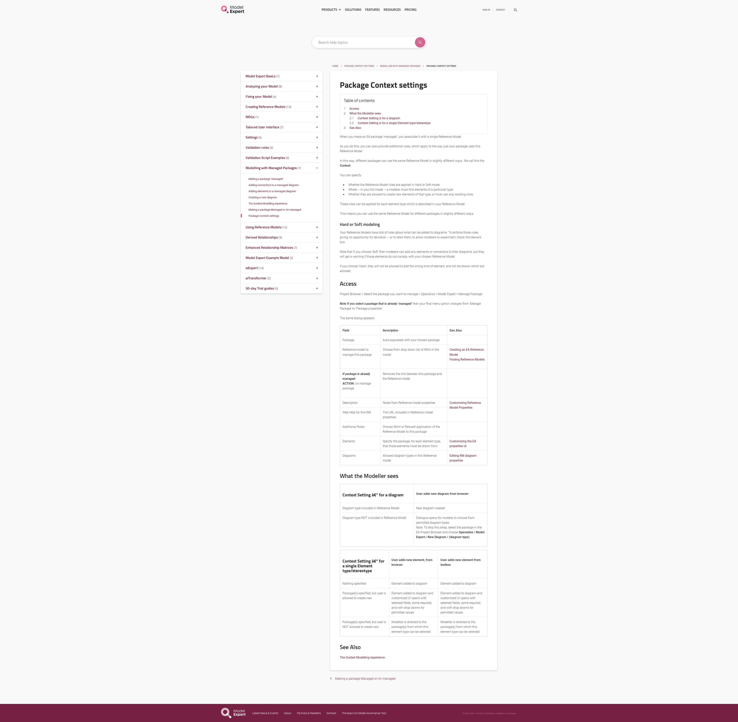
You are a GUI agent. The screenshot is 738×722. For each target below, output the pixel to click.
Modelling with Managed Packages (400, 66)
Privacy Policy (468, 713)
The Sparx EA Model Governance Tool (364, 713)
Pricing (410, 9)
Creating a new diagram (262, 197)
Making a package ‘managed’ (265, 179)
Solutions (353, 9)
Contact (500, 10)
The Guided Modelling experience (267, 203)
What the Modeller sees (268, 322)
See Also (258, 341)
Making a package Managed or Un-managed (274, 209)
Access (257, 317)
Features (372, 9)
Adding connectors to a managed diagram (273, 185)
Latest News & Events (265, 713)
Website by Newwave (506, 713)
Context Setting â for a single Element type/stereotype (394, 123)
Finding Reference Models (467, 359)
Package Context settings (359, 66)
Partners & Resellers (309, 713)
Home (335, 66)
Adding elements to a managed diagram (272, 191)
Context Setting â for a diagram (281, 327)
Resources (392, 9)
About (287, 713)
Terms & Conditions (485, 713)
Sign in (486, 10)
